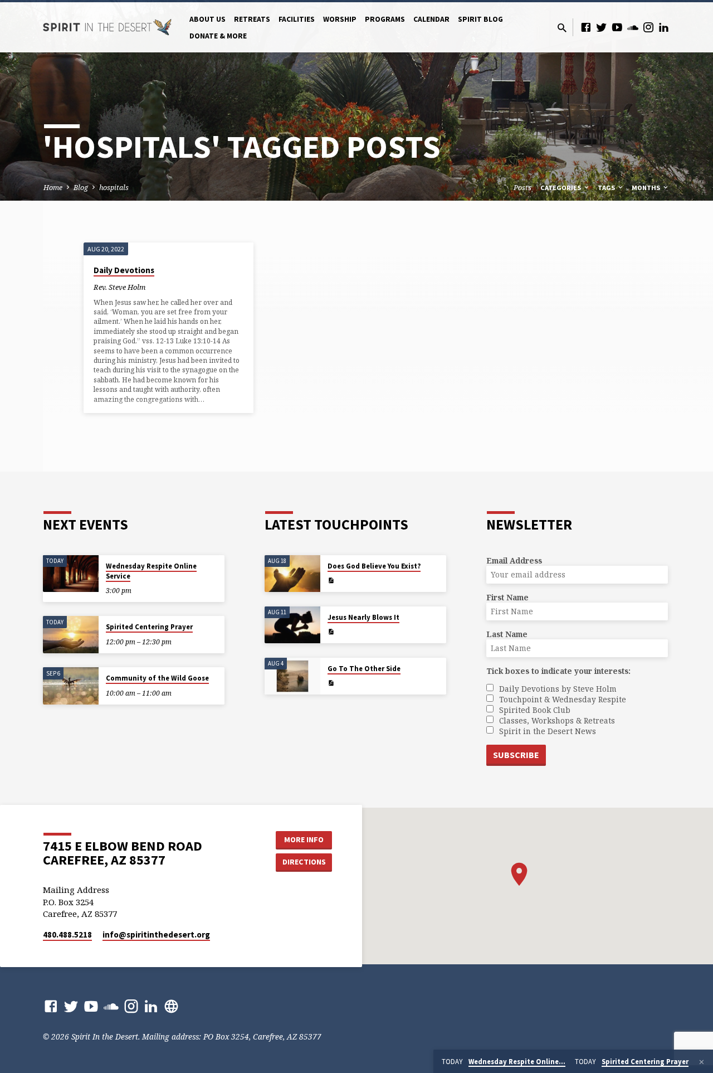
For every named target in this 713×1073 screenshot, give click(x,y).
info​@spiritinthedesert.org (156, 934)
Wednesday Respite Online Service (151, 571)
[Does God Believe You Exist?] (292, 574)
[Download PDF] (331, 580)
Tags (607, 187)
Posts (522, 187)
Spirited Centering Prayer (149, 627)
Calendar (431, 19)
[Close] (701, 1062)
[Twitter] (601, 27)
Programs (385, 19)
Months (647, 187)
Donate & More (218, 36)
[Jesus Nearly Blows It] (292, 625)
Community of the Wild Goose (157, 678)
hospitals (114, 187)
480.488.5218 (67, 934)
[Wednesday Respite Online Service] (71, 574)
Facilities (297, 19)
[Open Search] (562, 28)
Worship (339, 19)
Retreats (252, 19)
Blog (81, 187)
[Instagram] (648, 27)
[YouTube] (617, 27)
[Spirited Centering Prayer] (71, 634)
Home (52, 187)
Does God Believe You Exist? (374, 566)
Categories (561, 187)
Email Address (514, 560)
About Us (207, 19)
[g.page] (171, 1006)
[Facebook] (586, 27)
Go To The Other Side (364, 668)
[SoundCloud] (633, 27)
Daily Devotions (124, 270)
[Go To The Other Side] (292, 676)
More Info (304, 839)
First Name (507, 597)
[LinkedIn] (664, 27)
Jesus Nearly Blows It (363, 617)
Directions (304, 862)
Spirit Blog (480, 19)
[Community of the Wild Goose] (71, 686)
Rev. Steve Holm (119, 287)
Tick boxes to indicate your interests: (558, 671)
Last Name (507, 634)
